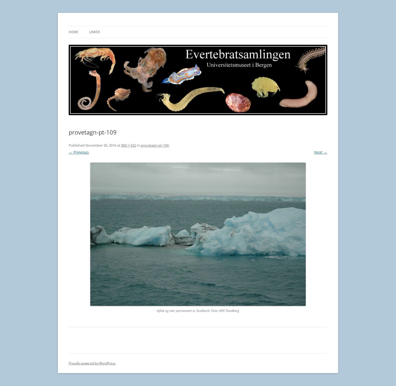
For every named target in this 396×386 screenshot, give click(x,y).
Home (73, 32)
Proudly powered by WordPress (92, 363)
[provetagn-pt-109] (198, 234)
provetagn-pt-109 (155, 145)
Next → (320, 152)
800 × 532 (128, 145)
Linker (94, 32)
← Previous (79, 152)
